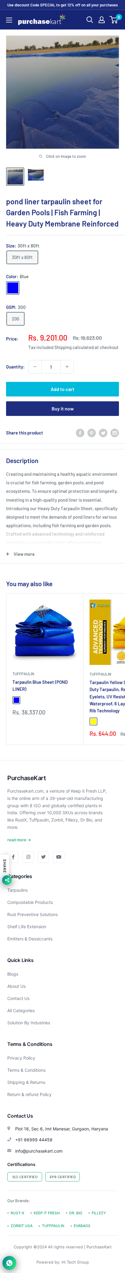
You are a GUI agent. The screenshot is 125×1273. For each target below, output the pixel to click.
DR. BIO (75, 1213)
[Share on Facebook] (80, 432)
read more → (19, 839)
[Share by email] (114, 432)
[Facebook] (13, 857)
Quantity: (15, 366)
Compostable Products (30, 902)
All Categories (21, 1010)
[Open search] (89, 19)
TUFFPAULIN (23, 673)
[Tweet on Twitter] (103, 432)
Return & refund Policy (29, 1094)
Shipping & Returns (26, 1082)
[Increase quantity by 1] (67, 366)
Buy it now (63, 408)
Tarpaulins (17, 890)
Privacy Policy (21, 1057)
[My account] (102, 19)
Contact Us (18, 998)
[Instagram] (28, 857)
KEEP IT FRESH (47, 1213)
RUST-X (17, 1213)
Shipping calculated (74, 347)
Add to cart (62, 389)
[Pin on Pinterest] (91, 432)
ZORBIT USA (21, 1225)
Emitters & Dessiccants (29, 938)
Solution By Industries (28, 1022)
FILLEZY (99, 1213)
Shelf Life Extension (26, 926)
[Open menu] (9, 20)
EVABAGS (82, 1225)
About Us (16, 986)
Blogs (12, 974)
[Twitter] (43, 857)
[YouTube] (58, 857)
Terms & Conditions (26, 1070)
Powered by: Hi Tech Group (62, 1262)
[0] (114, 19)
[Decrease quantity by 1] (35, 366)
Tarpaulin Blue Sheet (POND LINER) (40, 685)
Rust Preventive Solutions (32, 914)
